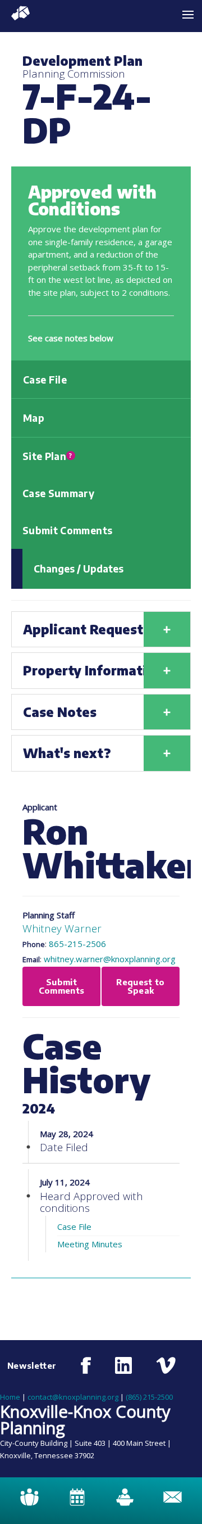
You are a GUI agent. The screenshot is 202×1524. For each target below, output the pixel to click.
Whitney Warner (62, 928)
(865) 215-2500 (149, 1397)
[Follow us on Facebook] (86, 1365)
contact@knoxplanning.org (72, 1397)
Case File (45, 379)
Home (10, 1397)
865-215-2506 (77, 943)
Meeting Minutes (89, 1244)
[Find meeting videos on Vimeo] (165, 1365)
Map (33, 418)
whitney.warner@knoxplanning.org (110, 958)
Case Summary (58, 493)
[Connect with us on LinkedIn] (123, 1365)
